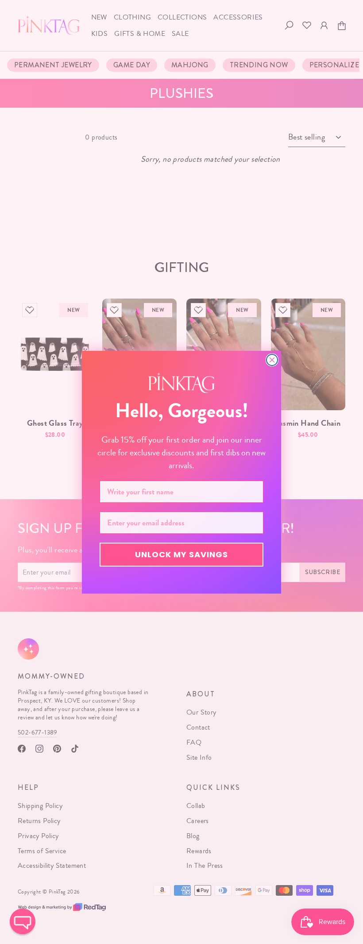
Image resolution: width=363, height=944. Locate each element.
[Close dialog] (272, 359)
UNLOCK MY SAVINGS (181, 554)
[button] (22, 921)
